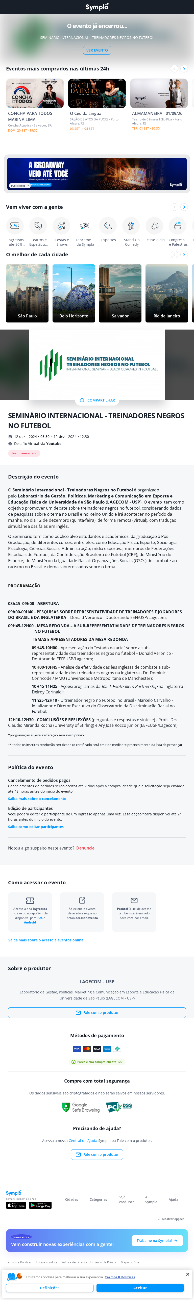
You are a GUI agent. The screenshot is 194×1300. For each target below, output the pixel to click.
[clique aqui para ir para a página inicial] (97, 7)
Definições (50, 1287)
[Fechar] (187, 1274)
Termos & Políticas (120, 1277)
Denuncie (85, 848)
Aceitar (140, 1287)
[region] (97, 1284)
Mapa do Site (130, 1262)
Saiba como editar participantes (36, 826)
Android (30, 922)
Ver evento (97, 50)
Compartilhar (101, 400)
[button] (15, 1277)
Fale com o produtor (101, 1012)
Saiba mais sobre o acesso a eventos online (45, 940)
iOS (40, 918)
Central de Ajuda (83, 1140)
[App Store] (16, 1205)
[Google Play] (40, 1205)
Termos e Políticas (19, 1262)
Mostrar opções (173, 1219)
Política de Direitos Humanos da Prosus (89, 1262)
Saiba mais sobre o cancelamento (37, 798)
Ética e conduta (46, 1262)
